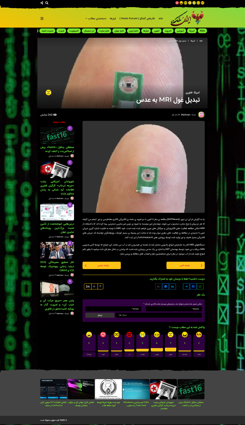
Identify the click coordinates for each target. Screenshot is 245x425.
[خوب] (177, 3)
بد (129, 354)
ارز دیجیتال (89, 30)
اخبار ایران (133, 30)
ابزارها (113, 18)
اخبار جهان (119, 30)
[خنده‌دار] (181, 3)
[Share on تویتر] (179, 286)
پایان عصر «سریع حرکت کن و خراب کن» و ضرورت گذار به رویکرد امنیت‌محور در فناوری (57, 304)
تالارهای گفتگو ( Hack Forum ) (137, 18)
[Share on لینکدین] (172, 286)
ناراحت (143, 354)
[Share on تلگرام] (186, 286)
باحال (116, 354)
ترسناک (89, 354)
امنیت (61, 30)
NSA (202, 30)
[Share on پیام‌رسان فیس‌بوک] (165, 286)
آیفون (156, 30)
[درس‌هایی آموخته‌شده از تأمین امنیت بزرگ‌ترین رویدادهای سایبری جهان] (57, 212)
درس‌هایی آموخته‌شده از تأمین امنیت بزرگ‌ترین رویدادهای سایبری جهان (57, 228)
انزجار (170, 354)
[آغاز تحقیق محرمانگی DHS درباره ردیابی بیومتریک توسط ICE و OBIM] (57, 250)
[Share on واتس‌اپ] (200, 286)
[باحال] (185, 3)
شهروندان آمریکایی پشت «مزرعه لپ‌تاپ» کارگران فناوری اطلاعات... (163, 405)
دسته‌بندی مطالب (97, 18)
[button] (46, 3)
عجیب (157, 354)
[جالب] (202, 3)
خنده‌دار (184, 354)
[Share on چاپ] (158, 286)
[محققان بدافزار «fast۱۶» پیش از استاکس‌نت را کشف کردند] (57, 135)
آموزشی (180, 30)
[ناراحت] (194, 3)
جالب (199, 354)
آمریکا (192, 30)
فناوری (189, 92)
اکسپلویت (74, 30)
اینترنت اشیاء (47, 30)
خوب (103, 354)
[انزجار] (190, 3)
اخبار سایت (104, 30)
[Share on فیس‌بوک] (193, 286)
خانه (161, 18)
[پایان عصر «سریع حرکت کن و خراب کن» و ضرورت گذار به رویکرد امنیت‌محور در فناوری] (57, 288)
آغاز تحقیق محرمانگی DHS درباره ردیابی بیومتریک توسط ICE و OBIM (57, 266)
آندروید (168, 30)
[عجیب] (198, 3)
